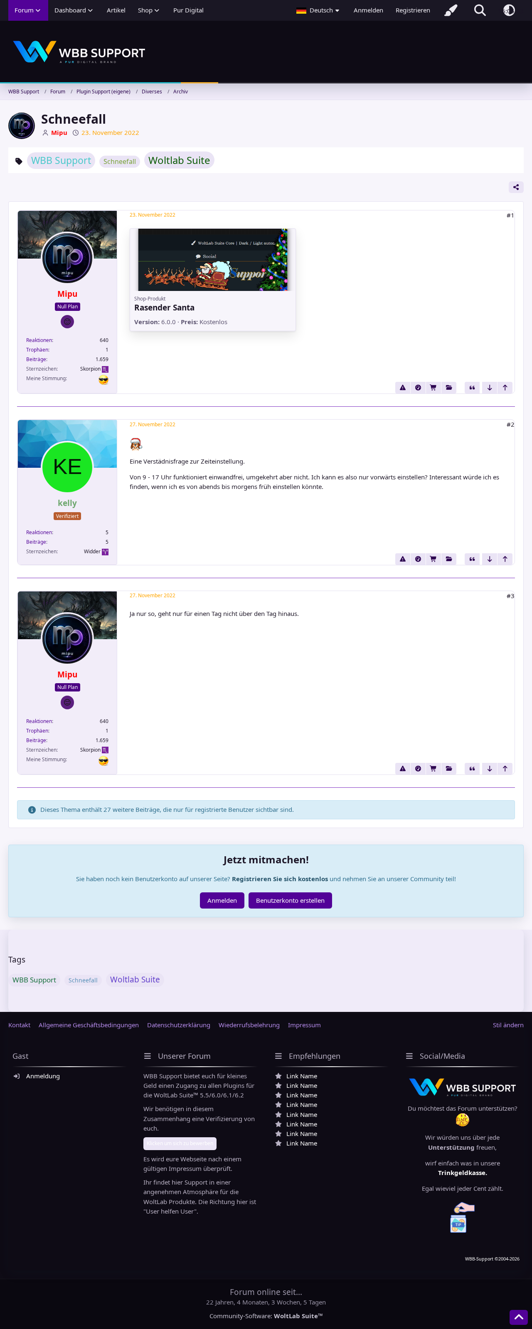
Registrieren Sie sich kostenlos (280, 879)
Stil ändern (508, 1025)
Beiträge (36, 359)
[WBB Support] (266, 52)
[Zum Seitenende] (489, 387)
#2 (511, 424)
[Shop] (433, 387)
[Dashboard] (418, 387)
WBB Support (61, 160)
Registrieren (413, 10)
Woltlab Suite (179, 160)
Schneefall (119, 161)
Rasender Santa (164, 307)
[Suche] (480, 10)
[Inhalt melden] (402, 387)
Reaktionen (39, 340)
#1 (511, 215)
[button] (318, 10)
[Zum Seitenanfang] (505, 387)
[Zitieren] (472, 387)
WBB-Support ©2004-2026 (492, 1259)
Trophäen (37, 349)
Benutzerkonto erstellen (290, 900)
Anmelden (368, 10)
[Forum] (448, 387)
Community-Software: (266, 1316)
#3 (511, 595)
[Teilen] (516, 187)
